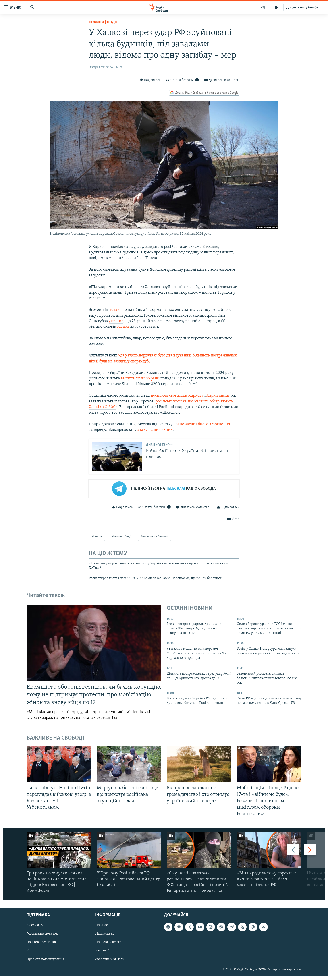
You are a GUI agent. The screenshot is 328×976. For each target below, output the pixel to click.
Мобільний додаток (42, 934)
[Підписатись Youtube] (200, 927)
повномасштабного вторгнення (201, 424)
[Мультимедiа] (277, 7)
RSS (30, 951)
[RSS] (242, 927)
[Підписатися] (263, 927)
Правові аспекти (108, 942)
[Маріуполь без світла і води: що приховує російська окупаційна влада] (129, 764)
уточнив (116, 321)
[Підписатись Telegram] (231, 927)
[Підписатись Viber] (221, 927)
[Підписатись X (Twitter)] (189, 927)
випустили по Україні (140, 379)
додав (114, 310)
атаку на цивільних (155, 430)
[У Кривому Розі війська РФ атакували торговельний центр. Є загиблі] (129, 850)
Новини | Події (103, 22)
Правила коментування (45, 959)
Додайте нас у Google (302, 7)
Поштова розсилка (41, 942)
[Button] (150, 80)
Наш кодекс (104, 934)
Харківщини (217, 396)
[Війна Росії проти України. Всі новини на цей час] (117, 456)
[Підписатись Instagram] (210, 927)
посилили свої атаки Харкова (177, 396)
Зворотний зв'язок (110, 959)
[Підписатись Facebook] (168, 927)
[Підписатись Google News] (178, 927)
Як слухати (35, 925)
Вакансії (102, 951)
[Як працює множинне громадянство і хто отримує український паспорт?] (199, 764)
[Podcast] (253, 927)
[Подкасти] (263, 7)
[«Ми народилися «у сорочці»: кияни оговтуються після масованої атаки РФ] (269, 850)
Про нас (101, 925)
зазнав (123, 327)
